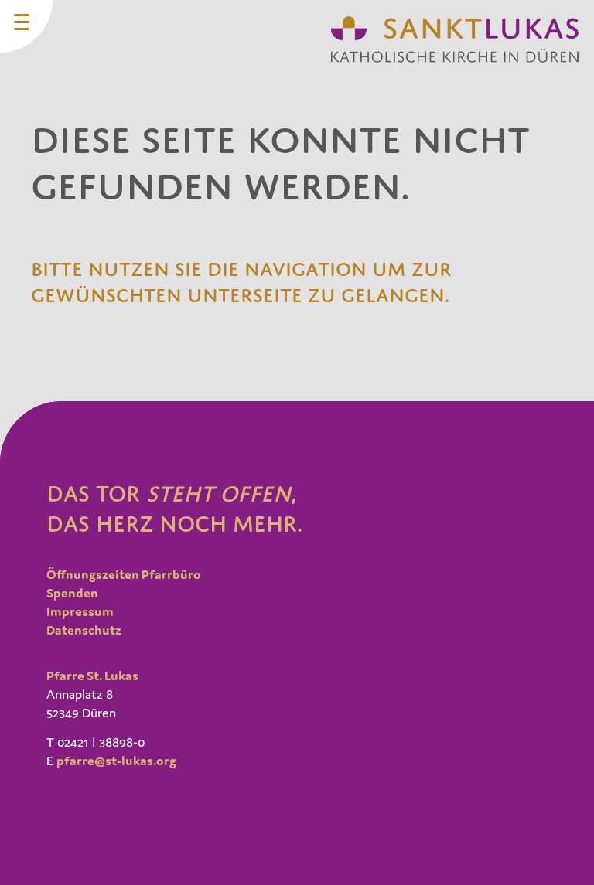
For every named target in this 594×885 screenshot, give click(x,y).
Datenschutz (83, 629)
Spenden (72, 592)
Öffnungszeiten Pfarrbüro (123, 574)
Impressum (80, 611)
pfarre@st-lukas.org (116, 760)
